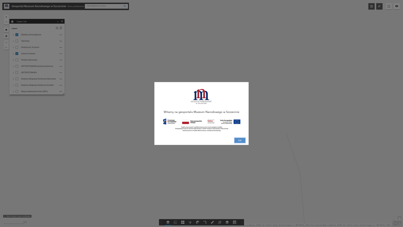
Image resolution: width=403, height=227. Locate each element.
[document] (201, 111)
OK (240, 140)
